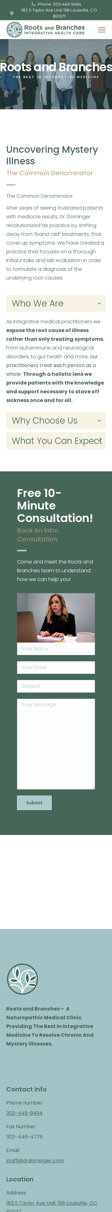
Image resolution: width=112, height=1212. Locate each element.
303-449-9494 (24, 1113)
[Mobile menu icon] (102, 30)
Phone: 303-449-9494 (59, 4)
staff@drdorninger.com (35, 1160)
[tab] (56, 303)
